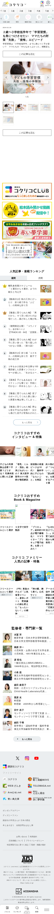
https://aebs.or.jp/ (27, 883)
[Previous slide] (6, 77)
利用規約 (33, 836)
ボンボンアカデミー (11, 810)
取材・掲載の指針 (38, 844)
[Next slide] (47, 77)
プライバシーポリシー (35, 840)
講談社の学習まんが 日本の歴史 (16, 820)
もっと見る (27, 422)
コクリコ (21, 616)
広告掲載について (16, 840)
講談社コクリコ (6, 595)
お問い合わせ (21, 836)
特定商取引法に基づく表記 (18, 844)
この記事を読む (27, 53)
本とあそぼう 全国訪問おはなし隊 (18, 825)
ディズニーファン (10, 815)
